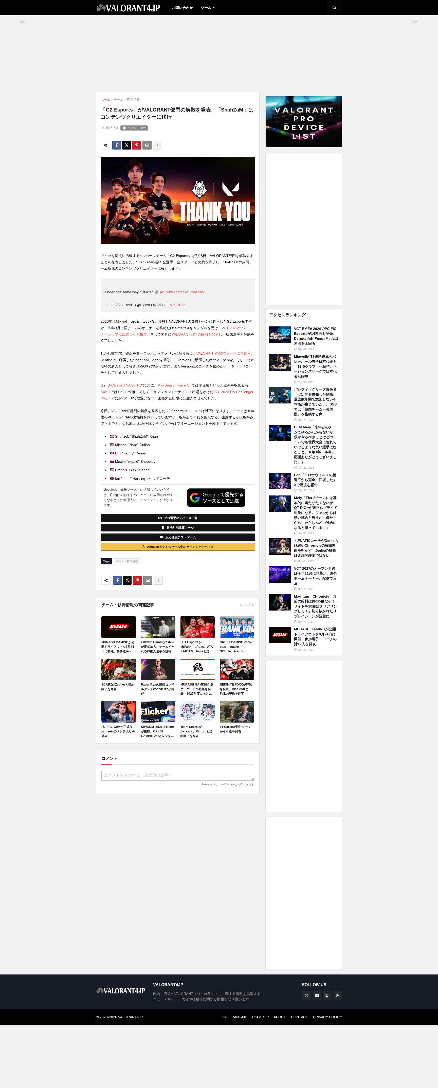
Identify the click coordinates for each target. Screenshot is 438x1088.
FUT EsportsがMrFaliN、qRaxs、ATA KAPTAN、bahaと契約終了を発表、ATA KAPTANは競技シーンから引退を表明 (197, 647)
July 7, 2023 (175, 305)
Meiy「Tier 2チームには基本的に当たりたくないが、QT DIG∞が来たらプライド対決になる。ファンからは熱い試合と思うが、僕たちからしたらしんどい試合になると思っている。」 (315, 513)
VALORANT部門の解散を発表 (195, 334)
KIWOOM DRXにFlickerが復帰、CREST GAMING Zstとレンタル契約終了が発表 (157, 731)
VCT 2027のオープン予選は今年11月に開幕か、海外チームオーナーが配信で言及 (315, 575)
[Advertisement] (304, 229)
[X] (126, 145)
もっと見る (246, 605)
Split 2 (106, 392)
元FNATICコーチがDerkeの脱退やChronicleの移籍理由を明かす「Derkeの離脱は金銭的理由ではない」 (316, 548)
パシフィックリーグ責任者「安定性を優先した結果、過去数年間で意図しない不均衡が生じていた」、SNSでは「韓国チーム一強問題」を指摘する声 (315, 401)
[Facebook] (116, 145)
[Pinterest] (136, 145)
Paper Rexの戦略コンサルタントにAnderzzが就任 (157, 689)
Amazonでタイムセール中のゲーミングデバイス (180, 547)
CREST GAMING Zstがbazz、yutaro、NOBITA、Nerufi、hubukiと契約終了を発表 (237, 647)
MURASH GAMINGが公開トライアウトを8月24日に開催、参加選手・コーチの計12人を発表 (118, 647)
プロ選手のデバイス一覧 (180, 518)
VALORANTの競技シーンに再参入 (223, 353)
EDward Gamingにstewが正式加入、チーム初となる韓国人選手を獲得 (157, 646)
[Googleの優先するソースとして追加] (216, 497)
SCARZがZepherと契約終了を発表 (117, 687)
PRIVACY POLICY (327, 1017)
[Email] (147, 145)
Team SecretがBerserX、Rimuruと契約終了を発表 (196, 731)
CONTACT (299, 1017)
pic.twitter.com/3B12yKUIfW (182, 292)
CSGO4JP (260, 1017)
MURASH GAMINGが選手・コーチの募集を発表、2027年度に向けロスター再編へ (196, 689)
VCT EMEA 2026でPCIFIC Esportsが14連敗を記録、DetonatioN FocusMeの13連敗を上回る (316, 336)
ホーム (106, 99)
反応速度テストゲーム (181, 537)
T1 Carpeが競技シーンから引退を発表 (235, 729)
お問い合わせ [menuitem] (182, 8)
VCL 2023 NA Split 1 (125, 385)
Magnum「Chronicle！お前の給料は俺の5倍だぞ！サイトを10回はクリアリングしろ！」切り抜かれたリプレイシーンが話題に (315, 606)
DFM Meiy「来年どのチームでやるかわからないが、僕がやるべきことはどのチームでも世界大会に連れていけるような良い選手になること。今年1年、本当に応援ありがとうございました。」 (315, 444)
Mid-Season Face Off (174, 385)
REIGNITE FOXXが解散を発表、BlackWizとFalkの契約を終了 (236, 689)
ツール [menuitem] (206, 8)
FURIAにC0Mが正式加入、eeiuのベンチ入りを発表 (118, 731)
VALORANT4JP (234, 1017)
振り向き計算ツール (180, 527)
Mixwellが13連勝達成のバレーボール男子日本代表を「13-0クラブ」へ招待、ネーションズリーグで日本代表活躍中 (315, 366)
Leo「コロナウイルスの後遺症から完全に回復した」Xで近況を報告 (315, 480)
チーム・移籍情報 (127, 99)
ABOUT (280, 1017)
